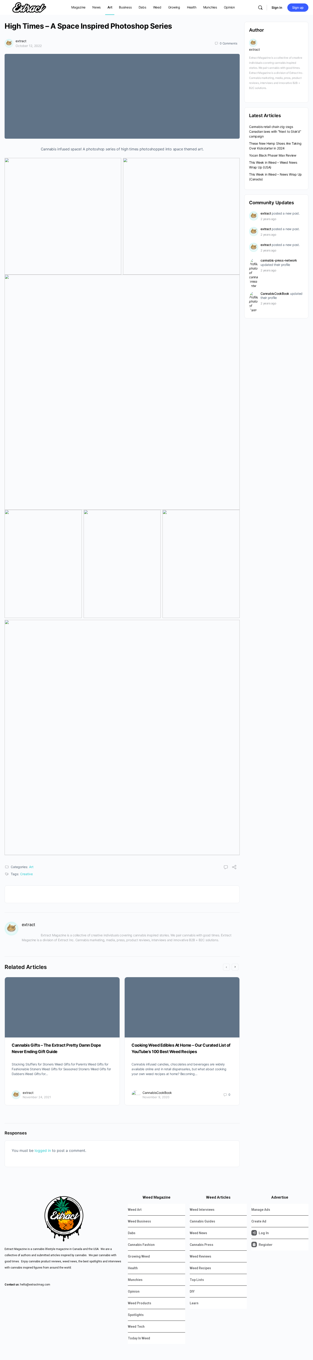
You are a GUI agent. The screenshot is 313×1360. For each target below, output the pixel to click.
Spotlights (136, 1315)
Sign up (298, 7)
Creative (26, 874)
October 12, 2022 (29, 46)
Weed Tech (136, 1326)
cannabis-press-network (279, 260)
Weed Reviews (200, 1256)
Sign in (277, 7)
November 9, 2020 (156, 1097)
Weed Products (139, 1303)
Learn (194, 1303)
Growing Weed (139, 1256)
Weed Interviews (202, 1209)
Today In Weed (139, 1338)
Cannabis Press (201, 1245)
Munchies (135, 1280)
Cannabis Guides (202, 1221)
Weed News (198, 1233)
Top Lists (197, 1280)
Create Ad (258, 1221)
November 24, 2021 (37, 1097)
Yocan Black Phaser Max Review (272, 155)
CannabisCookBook (157, 1093)
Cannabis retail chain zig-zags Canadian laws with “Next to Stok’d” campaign (275, 131)
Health (133, 1268)
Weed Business (139, 1221)
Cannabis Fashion (141, 1245)
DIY (192, 1291)
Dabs (131, 1233)
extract (21, 41)
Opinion (134, 1291)
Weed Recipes (200, 1268)
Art (31, 867)
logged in (43, 1150)
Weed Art (135, 1209)
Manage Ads (260, 1209)
